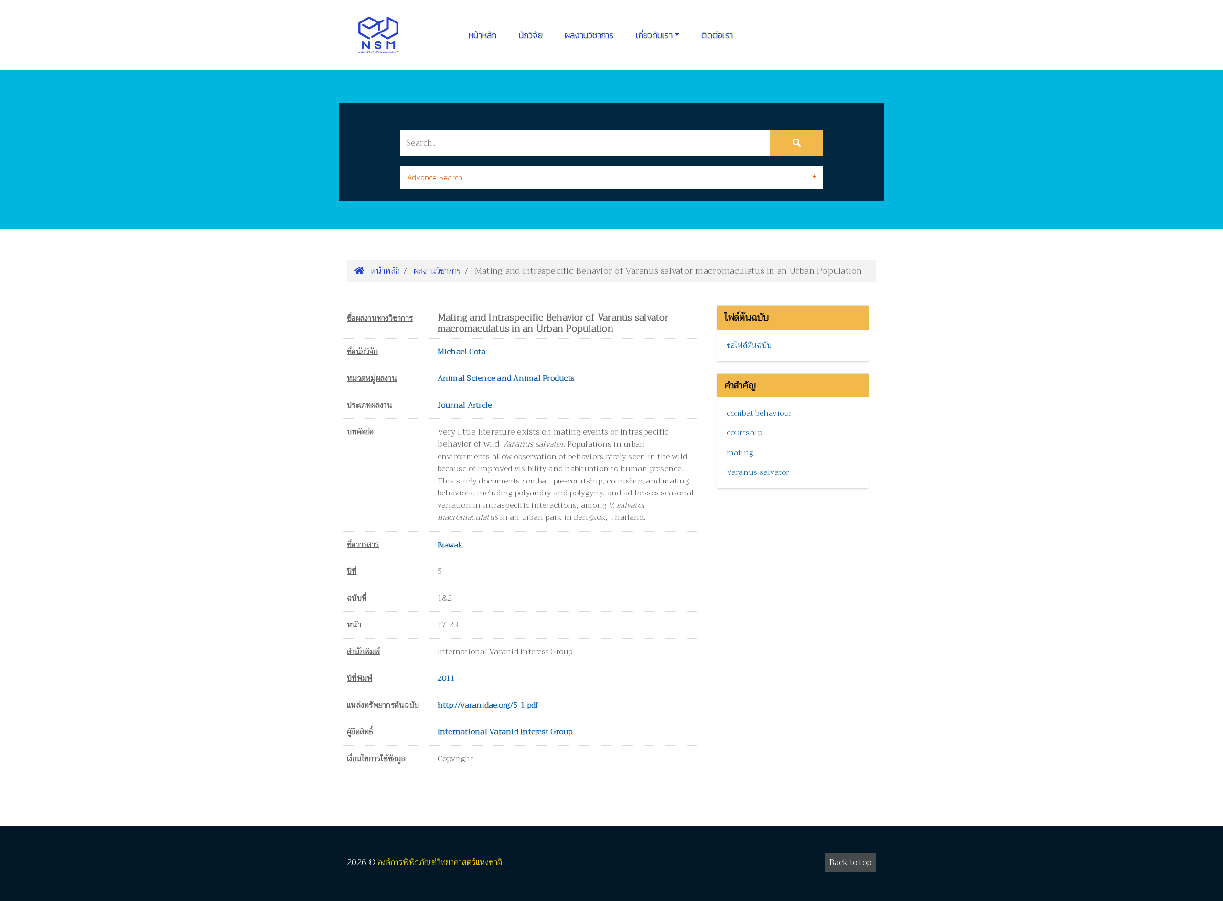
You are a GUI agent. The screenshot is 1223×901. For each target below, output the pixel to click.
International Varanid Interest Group (505, 732)
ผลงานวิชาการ (589, 35)
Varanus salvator (758, 472)
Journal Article (465, 405)
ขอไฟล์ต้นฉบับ (749, 345)
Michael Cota (462, 351)
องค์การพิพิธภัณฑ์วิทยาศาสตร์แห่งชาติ (440, 862)
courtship (744, 433)
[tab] (611, 177)
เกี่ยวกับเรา (654, 35)
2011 (446, 678)
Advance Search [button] (435, 177)
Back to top (850, 862)
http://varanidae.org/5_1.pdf (488, 705)
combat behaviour (759, 413)
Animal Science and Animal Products (506, 378)
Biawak (450, 545)
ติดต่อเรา (717, 35)
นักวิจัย (531, 35)
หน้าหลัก (483, 35)
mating (740, 453)
